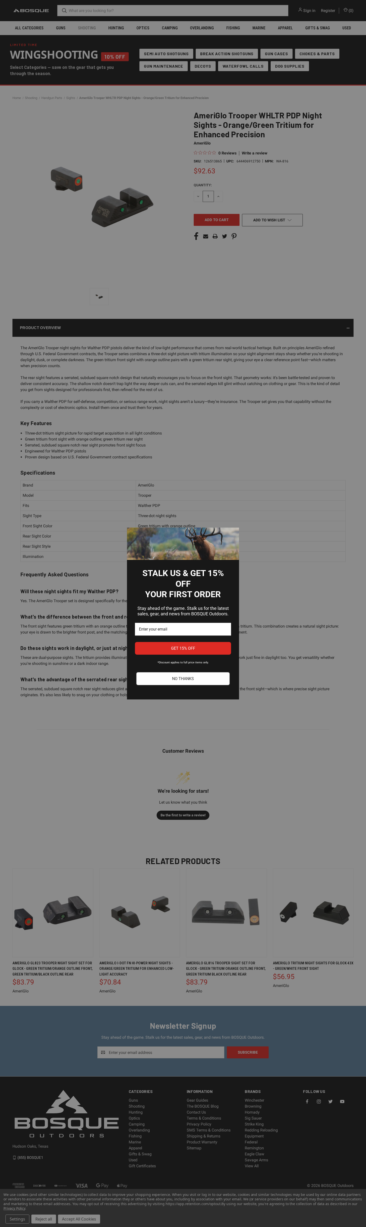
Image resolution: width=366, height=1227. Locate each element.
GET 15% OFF (183, 648)
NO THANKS (183, 678)
